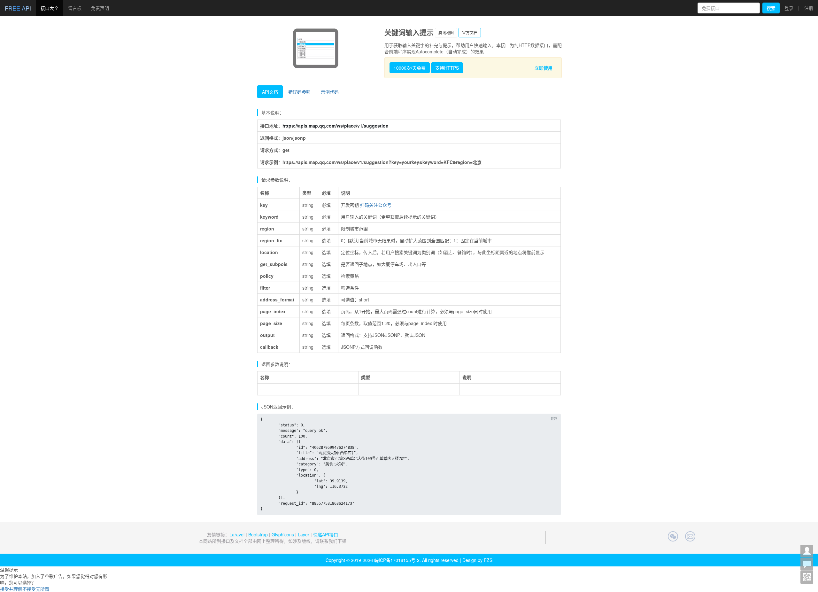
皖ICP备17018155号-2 (397, 560)
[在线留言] (807, 564)
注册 (808, 8)
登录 (788, 8)
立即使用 (543, 68)
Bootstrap (258, 534)
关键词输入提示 (409, 32)
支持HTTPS (447, 68)
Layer (303, 534)
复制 (554, 418)
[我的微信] (807, 551)
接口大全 (49, 8)
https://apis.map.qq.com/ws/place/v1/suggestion (335, 125)
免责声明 (100, 8)
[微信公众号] (807, 577)
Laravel (236, 534)
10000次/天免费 (410, 68)
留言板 (74, 8)
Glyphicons (283, 534)
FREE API (18, 8)
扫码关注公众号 (375, 205)
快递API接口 (325, 534)
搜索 (771, 8)
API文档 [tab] (270, 92)
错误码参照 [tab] (299, 92)
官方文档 (469, 32)
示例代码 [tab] (330, 92)
